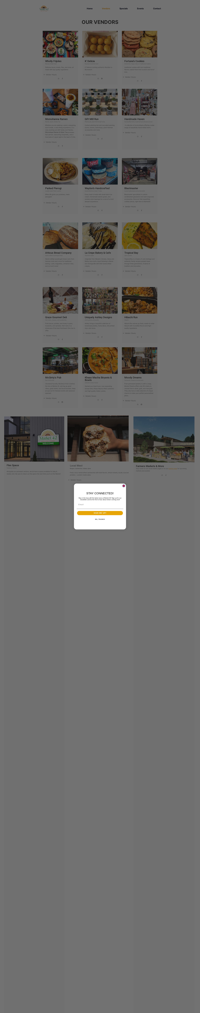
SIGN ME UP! (100, 513)
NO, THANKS (100, 519)
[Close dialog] (123, 486)
